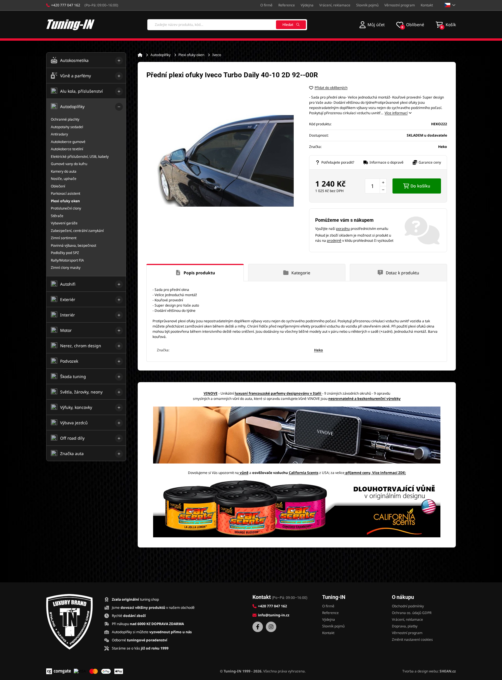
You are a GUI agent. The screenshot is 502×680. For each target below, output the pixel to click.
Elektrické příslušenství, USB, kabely (80, 156)
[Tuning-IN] (70, 24)
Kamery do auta (63, 171)
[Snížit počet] (383, 190)
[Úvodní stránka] (140, 55)
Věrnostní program (399, 5)
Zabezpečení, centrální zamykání (77, 230)
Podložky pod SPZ (65, 252)
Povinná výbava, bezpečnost (73, 245)
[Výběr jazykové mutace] (450, 5)
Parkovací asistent (65, 193)
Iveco (216, 54)
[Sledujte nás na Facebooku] (257, 627)
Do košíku (420, 186)
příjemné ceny (357, 472)
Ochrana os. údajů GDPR (411, 612)
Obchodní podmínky (408, 606)
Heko (318, 350)
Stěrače (57, 215)
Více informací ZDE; (389, 472)
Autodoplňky (160, 54)
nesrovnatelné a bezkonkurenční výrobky (364, 398)
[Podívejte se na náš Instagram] (271, 627)
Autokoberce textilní (67, 148)
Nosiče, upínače (63, 178)
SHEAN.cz (448, 671)
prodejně (334, 240)
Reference (286, 5)
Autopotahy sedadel (67, 126)
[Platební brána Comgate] (58, 671)
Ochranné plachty (65, 119)
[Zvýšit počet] (383, 182)
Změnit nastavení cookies (412, 639)
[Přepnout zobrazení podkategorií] (119, 61)
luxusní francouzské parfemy (260, 393)
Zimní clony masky (65, 267)
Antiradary (59, 134)
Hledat (287, 24)
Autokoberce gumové (68, 141)
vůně (244, 472)
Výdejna (307, 5)
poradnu (343, 228)
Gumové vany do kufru (69, 163)
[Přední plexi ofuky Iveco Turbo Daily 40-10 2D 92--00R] (221, 160)
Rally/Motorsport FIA (67, 260)
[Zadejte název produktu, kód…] (227, 24)
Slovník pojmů (367, 5)
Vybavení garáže (64, 223)
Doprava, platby (404, 626)
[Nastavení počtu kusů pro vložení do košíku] (376, 186)
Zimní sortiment (63, 237)
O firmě (266, 5)
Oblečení (58, 186)
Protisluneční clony (66, 208)
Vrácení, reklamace (334, 5)
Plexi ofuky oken (191, 54)
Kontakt (427, 5)
